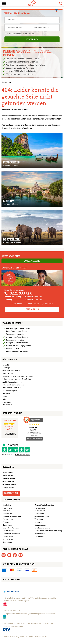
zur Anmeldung (32, 261)
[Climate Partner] (11, 591)
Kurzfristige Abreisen (11, 528)
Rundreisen (7, 505)
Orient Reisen (8, 481)
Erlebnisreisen (40, 511)
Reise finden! (32, 39)
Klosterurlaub (8, 522)
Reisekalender (8, 536)
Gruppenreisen (40, 525)
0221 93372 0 (21, 293)
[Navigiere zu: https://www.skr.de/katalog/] (32, 278)
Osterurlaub (7, 542)
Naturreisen (7, 525)
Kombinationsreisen (42, 528)
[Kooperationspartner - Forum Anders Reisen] (4, 617)
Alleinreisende (8, 531)
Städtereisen (7, 513)
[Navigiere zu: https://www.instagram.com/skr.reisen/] (3, 555)
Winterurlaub (40, 533)
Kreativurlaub (8, 519)
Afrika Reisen (8, 475)
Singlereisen (39, 522)
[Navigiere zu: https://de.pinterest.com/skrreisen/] (20, 555)
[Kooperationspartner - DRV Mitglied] (6, 630)
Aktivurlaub (39, 513)
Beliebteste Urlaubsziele (12, 516)
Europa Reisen (8, 487)
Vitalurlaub (39, 519)
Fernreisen (6, 511)
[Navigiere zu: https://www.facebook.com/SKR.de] (15, 555)
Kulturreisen (39, 536)
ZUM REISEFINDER (11, 493)
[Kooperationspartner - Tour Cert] (5, 604)
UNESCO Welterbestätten (44, 505)
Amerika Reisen (9, 478)
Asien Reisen (8, 472)
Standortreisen (40, 508)
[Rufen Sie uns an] (60, 3)
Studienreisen (8, 508)
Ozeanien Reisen (9, 484)
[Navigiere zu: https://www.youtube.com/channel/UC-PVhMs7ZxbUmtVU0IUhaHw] (9, 555)
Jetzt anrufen (32, 309)
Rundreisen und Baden (12, 533)
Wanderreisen (8, 539)
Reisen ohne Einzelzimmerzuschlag (48, 531)
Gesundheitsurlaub (42, 516)
